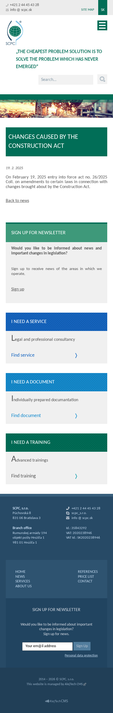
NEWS (20, 577)
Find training (23, 476)
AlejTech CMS (74, 684)
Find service (23, 355)
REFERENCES (88, 572)
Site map (87, 9)
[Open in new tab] (56, 701)
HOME (20, 572)
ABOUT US (23, 586)
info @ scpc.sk (21, 10)
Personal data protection (81, 655)
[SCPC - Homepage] (14, 32)
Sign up (17, 289)
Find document (26, 415)
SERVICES (22, 581)
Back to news (17, 201)
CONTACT (85, 581)
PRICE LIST (86, 577)
